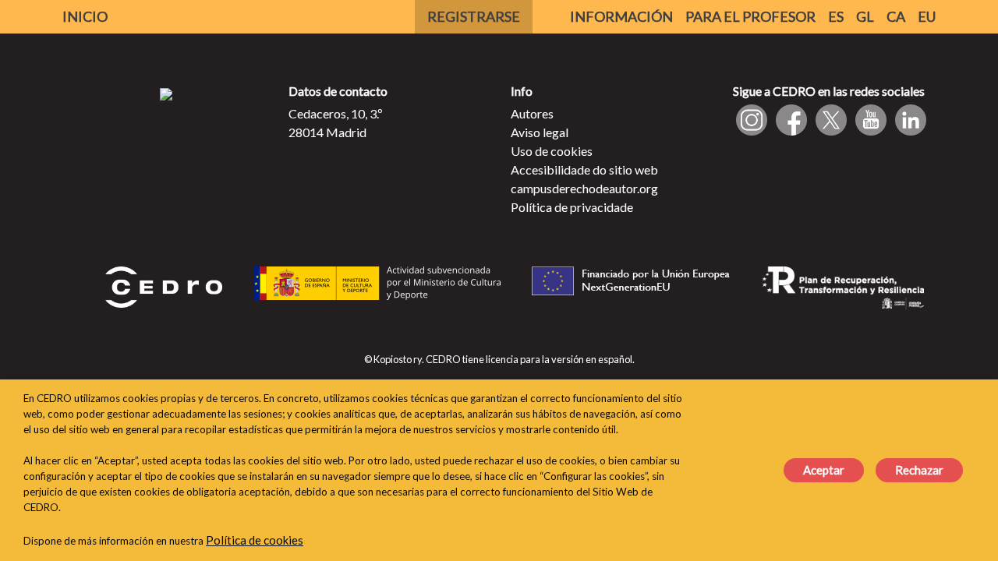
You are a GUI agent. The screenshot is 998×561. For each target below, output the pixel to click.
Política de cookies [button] (254, 540)
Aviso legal (539, 132)
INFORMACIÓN (621, 16)
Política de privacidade (572, 206)
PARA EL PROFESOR (750, 16)
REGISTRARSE (473, 16)
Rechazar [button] (919, 470)
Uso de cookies (552, 150)
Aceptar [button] (823, 470)
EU (927, 16)
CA (896, 16)
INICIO (85, 16)
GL (865, 16)
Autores (532, 113)
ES (836, 16)
